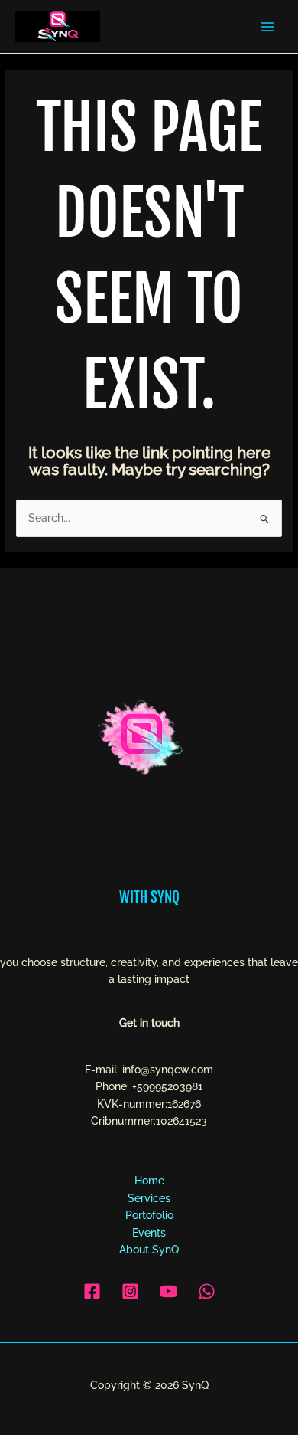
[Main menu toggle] (267, 26)
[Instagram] (130, 1291)
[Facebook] (92, 1291)
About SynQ (149, 1249)
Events (149, 1233)
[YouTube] (168, 1291)
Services (149, 1198)
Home (149, 1181)
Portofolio (149, 1215)
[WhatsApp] (206, 1291)
